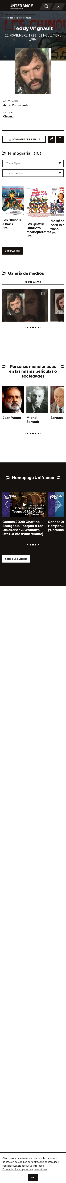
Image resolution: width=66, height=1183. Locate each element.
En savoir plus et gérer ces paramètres (24, 1169)
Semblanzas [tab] (33, 282)
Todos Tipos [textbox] (13, 163)
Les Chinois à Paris (11, 222)
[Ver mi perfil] (58, 6)
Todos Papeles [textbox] (14, 173)
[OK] (33, 1177)
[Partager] (51, 139)
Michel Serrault (32, 420)
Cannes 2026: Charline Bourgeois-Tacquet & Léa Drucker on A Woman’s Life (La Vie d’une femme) (23, 528)
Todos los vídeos (16, 558)
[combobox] (33, 163)
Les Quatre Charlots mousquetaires (38, 228)
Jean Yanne (11, 418)
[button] (43, 294)
